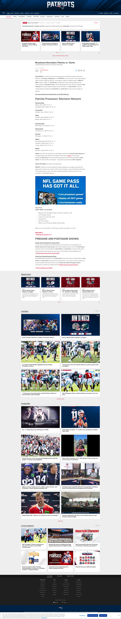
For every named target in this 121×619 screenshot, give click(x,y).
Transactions (54, 590)
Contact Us (79, 596)
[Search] (98, 13)
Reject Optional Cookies (92, 615)
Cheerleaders (42, 594)
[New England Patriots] (60, 608)
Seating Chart (66, 590)
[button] (57, 52)
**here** (69, 155)
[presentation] (99, 52)
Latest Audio (42, 586)
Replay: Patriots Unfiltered (33, 22)
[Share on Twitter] (79, 71)
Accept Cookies (103, 615)
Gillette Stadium (66, 592)
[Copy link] (84, 71)
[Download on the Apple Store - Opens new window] (56, 602)
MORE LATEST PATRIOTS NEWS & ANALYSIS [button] (60, 55)
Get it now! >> (39, 232)
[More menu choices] (40, 13)
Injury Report (54, 586)
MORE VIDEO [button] (60, 521)
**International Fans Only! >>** (43, 234)
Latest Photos (42, 588)
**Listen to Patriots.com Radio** (44, 268)
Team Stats (54, 588)
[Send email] (81, 71)
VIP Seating (66, 588)
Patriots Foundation (42, 590)
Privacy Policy (44, 617)
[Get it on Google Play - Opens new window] (64, 603)
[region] (60, 615)
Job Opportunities (79, 594)
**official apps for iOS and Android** (68, 264)
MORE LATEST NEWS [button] (60, 398)
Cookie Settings (82, 615)
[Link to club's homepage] (3, 13)
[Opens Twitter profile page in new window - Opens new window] (41, 72)
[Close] (119, 615)
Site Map (42, 596)
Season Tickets (66, 586)
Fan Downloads (78, 588)
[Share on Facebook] (76, 71)
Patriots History (42, 592)
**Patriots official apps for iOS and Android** (47, 253)
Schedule (54, 592)
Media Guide (79, 592)
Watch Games (66, 594)
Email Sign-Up (78, 586)
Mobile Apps (79, 590)
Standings (54, 594)
